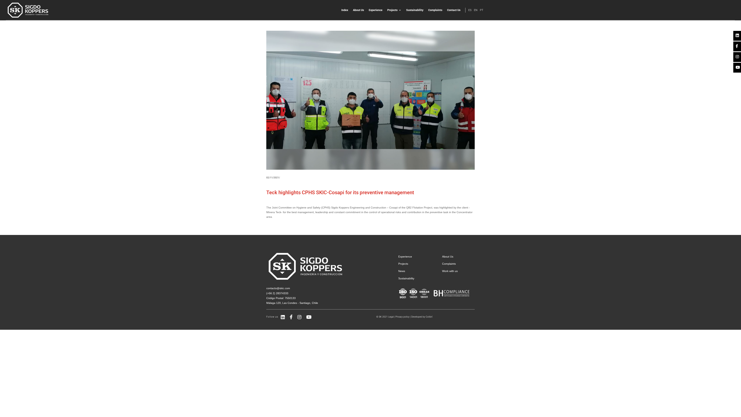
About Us (358, 10)
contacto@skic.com (278, 288)
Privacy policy (402, 316)
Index (344, 10)
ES (469, 10)
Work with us (450, 271)
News (401, 271)
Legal (391, 316)
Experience (375, 10)
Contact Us (453, 10)
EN (475, 10)
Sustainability (414, 10)
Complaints (435, 10)
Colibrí (429, 316)
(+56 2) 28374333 (277, 293)
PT (481, 10)
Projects (392, 10)
